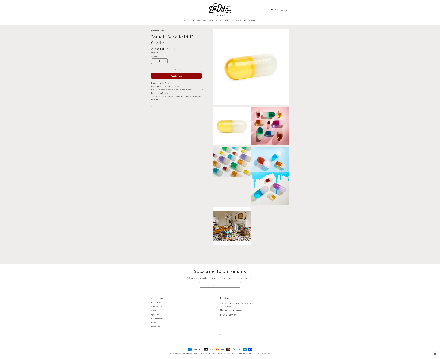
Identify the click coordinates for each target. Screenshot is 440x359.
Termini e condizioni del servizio (246, 353)
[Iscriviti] (238, 285)
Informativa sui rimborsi (207, 353)
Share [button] (156, 107)
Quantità (154, 56)
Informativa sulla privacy (226, 353)
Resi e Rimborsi (157, 319)
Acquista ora (176, 76)
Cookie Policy (156, 306)
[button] (153, 9)
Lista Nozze (155, 327)
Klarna (153, 323)
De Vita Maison (180, 353)
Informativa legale (264, 353)
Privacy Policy (156, 302)
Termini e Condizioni (159, 298)
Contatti (154, 311)
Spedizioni (155, 315)
